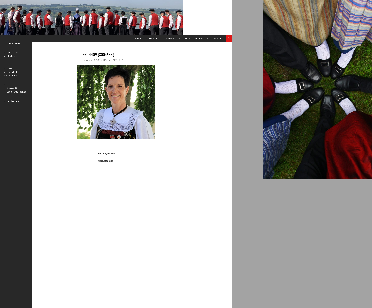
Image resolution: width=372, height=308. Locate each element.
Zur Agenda (13, 101)
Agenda (153, 38)
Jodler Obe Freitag (16, 91)
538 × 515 (101, 60)
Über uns (183, 38)
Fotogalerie (201, 38)
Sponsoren (167, 38)
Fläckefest (12, 56)
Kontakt (219, 38)
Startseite (139, 38)
